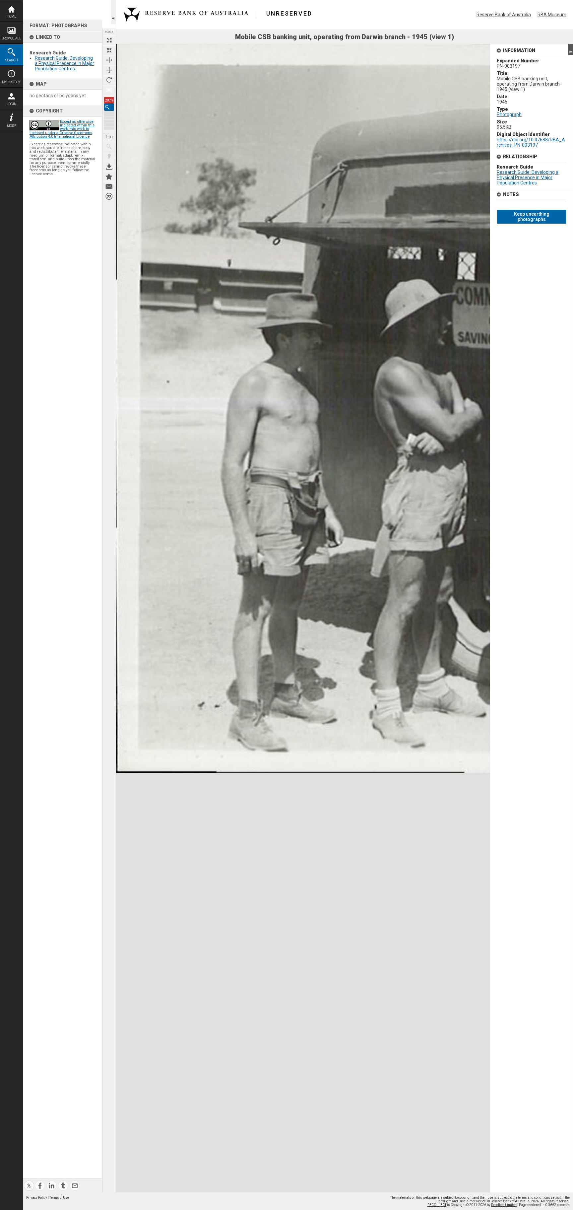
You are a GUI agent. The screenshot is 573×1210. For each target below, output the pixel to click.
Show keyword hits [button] (109, 147)
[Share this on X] (29, 1181)
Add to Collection (109, 176)
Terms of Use (59, 1197)
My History (11, 82)
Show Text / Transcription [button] (109, 137)
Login (12, 104)
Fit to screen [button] (109, 50)
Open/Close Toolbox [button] (113, 12)
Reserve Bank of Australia (504, 14)
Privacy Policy (36, 1197)
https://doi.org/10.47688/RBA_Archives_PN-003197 (531, 142)
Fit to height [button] (109, 70)
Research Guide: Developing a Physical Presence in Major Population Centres (64, 63)
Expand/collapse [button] (570, 49)
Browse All (11, 38)
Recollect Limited (504, 1205)
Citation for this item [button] (109, 196)
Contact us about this (109, 186)
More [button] (11, 126)
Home (11, 16)
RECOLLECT (436, 1205)
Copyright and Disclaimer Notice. (461, 1201)
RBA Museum (552, 14)
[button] (109, 107)
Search (11, 60)
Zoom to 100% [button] (109, 90)
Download (109, 167)
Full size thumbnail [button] (109, 40)
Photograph (509, 114)
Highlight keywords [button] (109, 157)
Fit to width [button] (109, 60)
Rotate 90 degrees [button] (109, 80)
